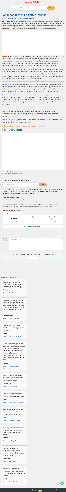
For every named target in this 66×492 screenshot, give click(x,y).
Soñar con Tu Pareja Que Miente (12, 336)
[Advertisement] (33, 43)
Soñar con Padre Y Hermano (11, 318)
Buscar (51, 8)
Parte (11, 171)
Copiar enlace (33, 258)
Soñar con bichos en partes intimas (24, 21)
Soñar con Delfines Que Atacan (12, 420)
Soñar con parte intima (9, 95)
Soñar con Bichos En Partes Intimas (24, 15)
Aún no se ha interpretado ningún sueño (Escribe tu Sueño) (18, 18)
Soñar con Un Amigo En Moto (11, 441)
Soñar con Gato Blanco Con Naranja (13, 293)
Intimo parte (19, 173)
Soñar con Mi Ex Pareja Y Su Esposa (13, 402)
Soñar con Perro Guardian (10, 461)
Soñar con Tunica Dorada (10, 482)
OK (40, 490)
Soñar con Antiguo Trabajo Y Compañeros (11, 367)
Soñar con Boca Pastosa (10, 386)
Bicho (8, 171)
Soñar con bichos (8, 84)
